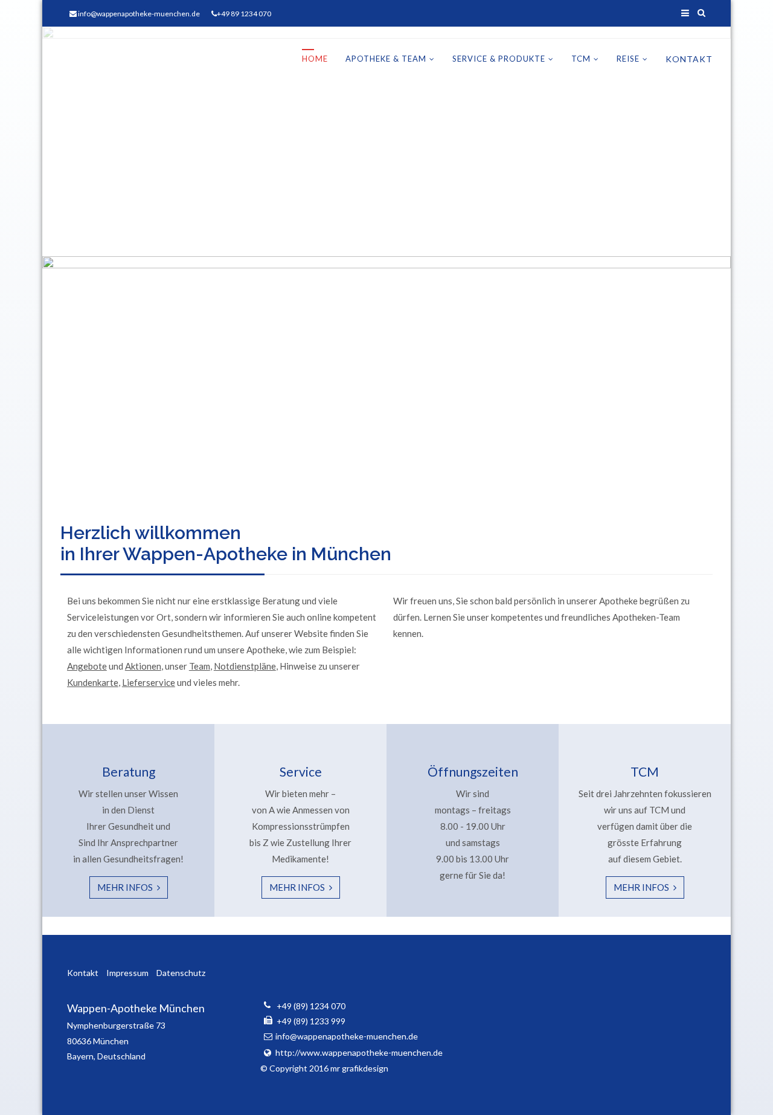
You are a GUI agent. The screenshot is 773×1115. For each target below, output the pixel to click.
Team (199, 666)
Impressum (127, 973)
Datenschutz (180, 973)
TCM (581, 58)
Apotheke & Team (385, 58)
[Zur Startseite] (135, 59)
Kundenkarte (92, 682)
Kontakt (689, 59)
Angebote (87, 666)
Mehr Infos (126, 887)
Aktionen (143, 666)
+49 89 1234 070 (244, 13)
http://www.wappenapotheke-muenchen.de (359, 1052)
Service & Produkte (498, 58)
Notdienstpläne (245, 666)
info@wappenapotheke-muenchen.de (139, 13)
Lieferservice (148, 682)
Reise (628, 58)
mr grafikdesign (359, 1068)
